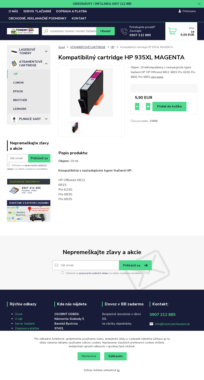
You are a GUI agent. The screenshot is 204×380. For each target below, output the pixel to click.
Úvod (61, 47)
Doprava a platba (27, 328)
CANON (18, 83)
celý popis (157, 77)
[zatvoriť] (199, 4)
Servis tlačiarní (24, 324)
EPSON (18, 91)
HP (16, 74)
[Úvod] (23, 31)
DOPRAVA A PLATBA (71, 11)
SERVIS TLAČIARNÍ (37, 11)
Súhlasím (115, 356)
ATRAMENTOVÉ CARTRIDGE (30, 63)
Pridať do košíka (169, 106)
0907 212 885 (140, 35)
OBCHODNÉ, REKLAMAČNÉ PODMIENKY (38, 18)
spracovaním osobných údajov (94, 273)
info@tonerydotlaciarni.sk (172, 324)
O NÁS (13, 11)
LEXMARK (19, 109)
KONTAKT (79, 18)
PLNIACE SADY (30, 119)
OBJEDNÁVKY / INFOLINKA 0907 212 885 (102, 4)
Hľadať (105, 31)
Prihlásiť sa (39, 158)
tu (118, 370)
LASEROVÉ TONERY (27, 51)
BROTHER (20, 100)
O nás (19, 319)
